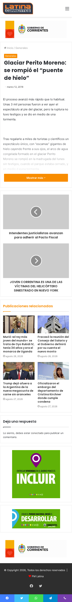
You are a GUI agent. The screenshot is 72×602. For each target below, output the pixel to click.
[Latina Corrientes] (18, 8)
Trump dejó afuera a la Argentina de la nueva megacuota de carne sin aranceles (18, 388)
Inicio (9, 47)
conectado (37, 433)
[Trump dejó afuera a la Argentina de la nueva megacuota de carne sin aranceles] (19, 371)
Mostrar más (35, 177)
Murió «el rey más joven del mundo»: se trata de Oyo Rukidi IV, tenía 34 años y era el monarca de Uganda (18, 344)
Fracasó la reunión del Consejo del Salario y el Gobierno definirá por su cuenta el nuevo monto (53, 344)
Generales (21, 47)
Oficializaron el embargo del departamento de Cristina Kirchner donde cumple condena (50, 392)
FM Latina (38, 576)
